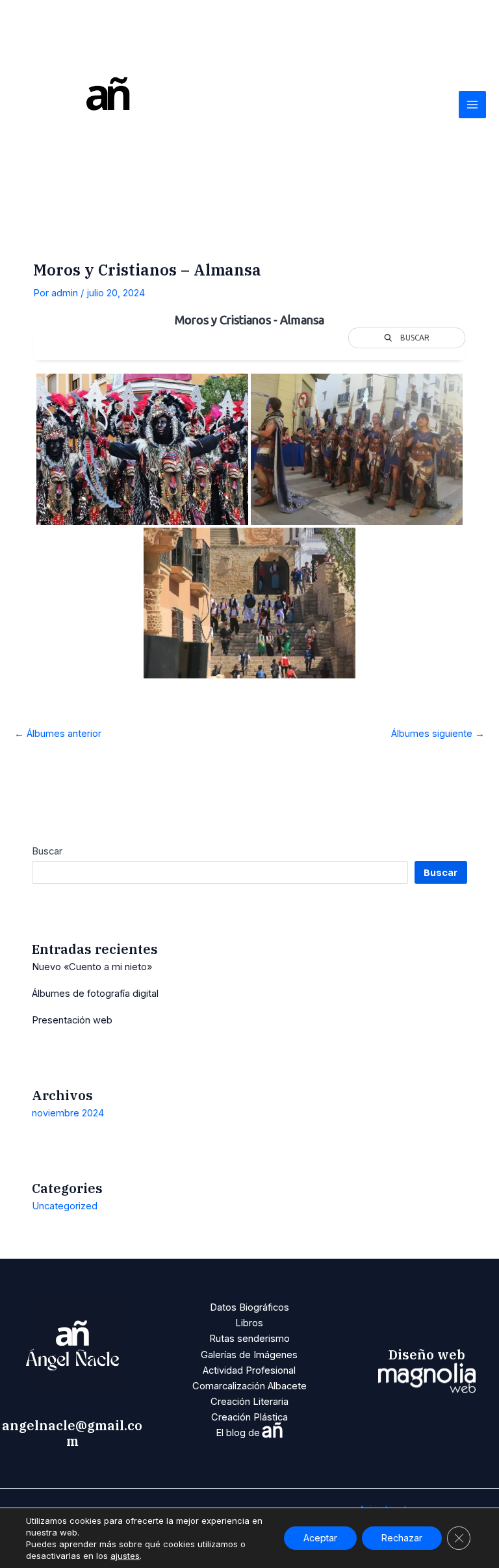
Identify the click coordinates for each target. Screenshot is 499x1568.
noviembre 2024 (68, 1113)
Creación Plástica (249, 1417)
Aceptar (320, 1537)
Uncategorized (64, 1206)
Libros (249, 1323)
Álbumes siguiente (438, 733)
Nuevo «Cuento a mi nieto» (92, 967)
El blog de (249, 1433)
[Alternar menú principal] (472, 104)
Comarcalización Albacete (249, 1386)
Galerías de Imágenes (249, 1355)
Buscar (47, 851)
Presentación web (72, 1020)
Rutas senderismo (249, 1338)
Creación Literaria (249, 1401)
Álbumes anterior (57, 733)
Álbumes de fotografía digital (95, 993)
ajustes (125, 1555)
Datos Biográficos (249, 1307)
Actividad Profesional (249, 1370)
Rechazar (401, 1537)
